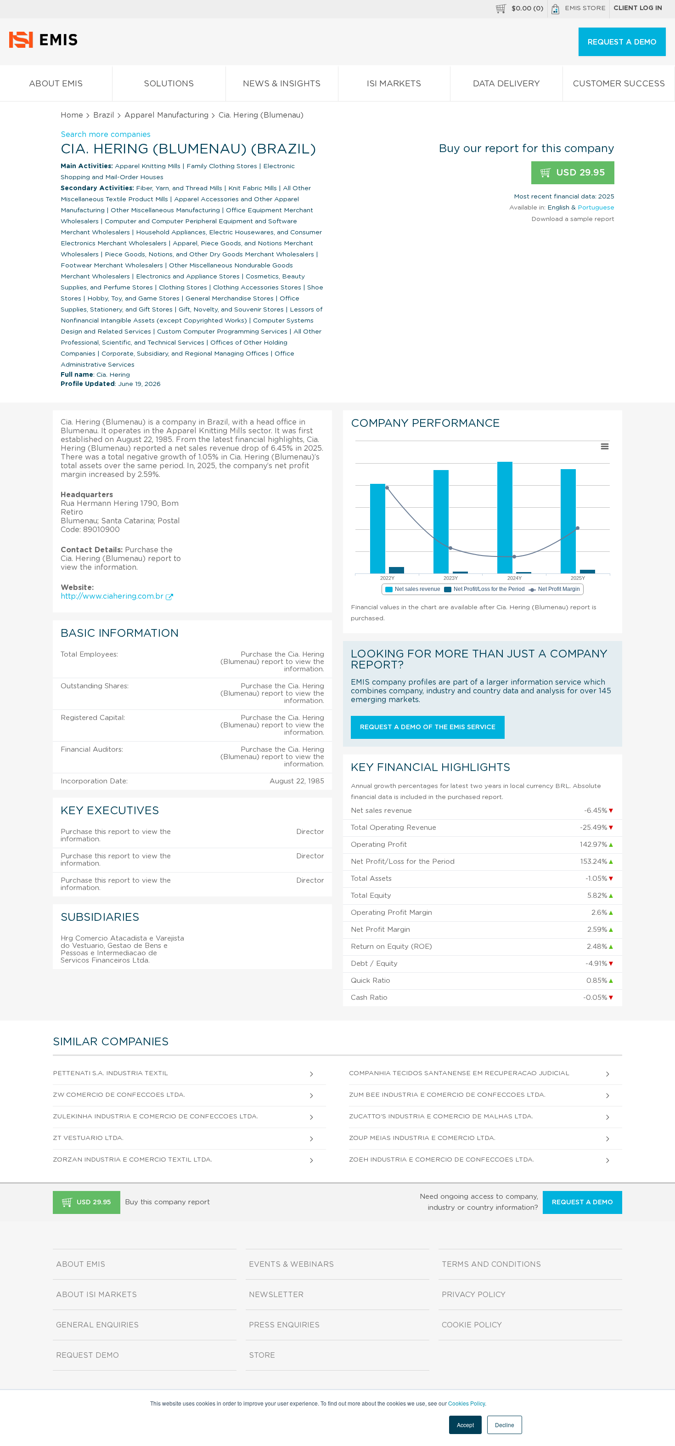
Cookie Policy (472, 1325)
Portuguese (596, 207)
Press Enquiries (284, 1325)
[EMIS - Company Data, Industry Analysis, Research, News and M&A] (45, 46)
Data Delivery (506, 84)
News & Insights (282, 84)
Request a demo (582, 1202)
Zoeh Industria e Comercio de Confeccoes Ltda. (441, 1160)
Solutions (169, 84)
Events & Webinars (291, 1264)
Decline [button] (504, 1425)
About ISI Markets (96, 1295)
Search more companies (106, 134)
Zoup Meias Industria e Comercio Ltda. (422, 1138)
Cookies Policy (466, 1403)
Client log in (637, 8)
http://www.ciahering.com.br (113, 596)
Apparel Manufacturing (166, 115)
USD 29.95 (579, 172)
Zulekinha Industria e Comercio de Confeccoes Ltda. (155, 1116)
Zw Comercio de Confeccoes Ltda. (119, 1095)
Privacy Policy (474, 1295)
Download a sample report (572, 219)
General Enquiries (97, 1325)
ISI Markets (394, 84)
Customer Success (619, 84)
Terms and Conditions (491, 1264)
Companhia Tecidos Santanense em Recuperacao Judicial (459, 1073)
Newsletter (276, 1295)
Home (72, 115)
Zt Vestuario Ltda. (88, 1138)
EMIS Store (585, 8)
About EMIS (56, 84)
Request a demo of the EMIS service (427, 727)
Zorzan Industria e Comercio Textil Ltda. (132, 1160)
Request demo (87, 1355)
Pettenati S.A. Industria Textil (110, 1073)
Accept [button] (465, 1425)
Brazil (103, 115)
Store (262, 1355)
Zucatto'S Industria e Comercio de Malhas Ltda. (441, 1116)
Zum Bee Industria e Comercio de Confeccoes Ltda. (447, 1095)
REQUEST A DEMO (622, 42)
